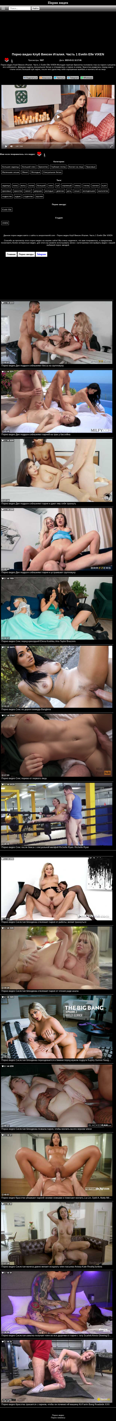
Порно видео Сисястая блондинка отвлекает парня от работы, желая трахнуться (43, 922)
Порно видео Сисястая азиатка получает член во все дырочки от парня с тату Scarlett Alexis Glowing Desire (56, 1335)
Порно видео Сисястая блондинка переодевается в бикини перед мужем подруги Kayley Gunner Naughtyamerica (56, 1060)
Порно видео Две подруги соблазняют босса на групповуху (32, 365)
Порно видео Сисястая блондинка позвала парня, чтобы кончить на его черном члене (46, 1129)
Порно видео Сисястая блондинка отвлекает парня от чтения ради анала (40, 991)
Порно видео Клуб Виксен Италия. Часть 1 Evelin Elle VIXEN (58, 54)
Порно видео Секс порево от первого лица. (24, 778)
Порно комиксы (58, 1417)
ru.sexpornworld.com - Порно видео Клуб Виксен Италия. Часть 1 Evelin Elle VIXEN (74, 235)
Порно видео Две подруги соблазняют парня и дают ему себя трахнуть (38, 503)
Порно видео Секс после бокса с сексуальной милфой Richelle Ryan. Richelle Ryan (45, 847)
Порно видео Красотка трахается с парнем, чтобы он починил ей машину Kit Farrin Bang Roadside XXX (55, 1404)
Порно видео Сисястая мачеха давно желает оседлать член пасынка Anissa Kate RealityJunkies (51, 1266)
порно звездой (62, 245)
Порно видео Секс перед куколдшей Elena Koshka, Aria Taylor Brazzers (38, 641)
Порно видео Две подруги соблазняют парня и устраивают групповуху (38, 572)
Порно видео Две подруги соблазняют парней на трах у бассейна (35, 434)
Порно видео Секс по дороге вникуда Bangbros (26, 709)
